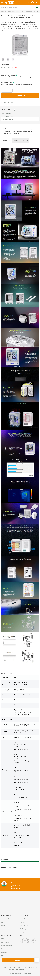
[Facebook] (22, 942)
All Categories (24, 929)
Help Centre (5, 942)
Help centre (16, 885)
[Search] (37, 7)
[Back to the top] (37, 960)
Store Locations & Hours (8, 919)
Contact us (16, 888)
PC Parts (7, 11)
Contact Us (4, 955)
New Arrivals (24, 925)
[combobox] (20, 7)
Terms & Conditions (15, 973)
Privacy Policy (26, 973)
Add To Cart (20, 96)
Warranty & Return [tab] (21, 140)
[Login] (32, 2)
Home (2, 11)
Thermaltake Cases (30, 11)
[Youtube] (33, 942)
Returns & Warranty (7, 949)
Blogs (3, 925)
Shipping (4, 952)
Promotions (23, 919)
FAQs (2, 939)
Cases (22, 11)
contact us (26, 129)
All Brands (23, 932)
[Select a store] (28, 2)
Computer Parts (15, 11)
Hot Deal (22, 922)
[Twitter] (28, 942)
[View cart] (36, 2)
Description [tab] (7, 140)
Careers (3, 922)
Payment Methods (6, 945)
